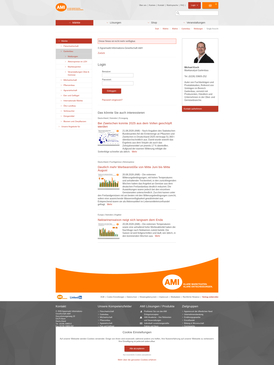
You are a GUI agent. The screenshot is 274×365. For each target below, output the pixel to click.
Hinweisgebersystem (148, 297)
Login (193, 5)
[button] (74, 22)
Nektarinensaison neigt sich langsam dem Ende (130, 219)
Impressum (163, 297)
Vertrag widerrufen (210, 297)
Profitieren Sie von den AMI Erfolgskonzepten (155, 312)
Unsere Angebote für (70, 127)
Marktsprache (172, 5)
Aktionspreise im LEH (77, 62)
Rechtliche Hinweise (191, 297)
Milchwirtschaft (69, 80)
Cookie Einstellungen (115, 297)
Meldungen (72, 56)
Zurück (101, 53)
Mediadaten (175, 297)
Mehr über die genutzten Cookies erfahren (137, 360)
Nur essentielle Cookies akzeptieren (137, 355)
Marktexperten (74, 67)
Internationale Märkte (72, 101)
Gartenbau (67, 51)
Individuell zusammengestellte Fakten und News (156, 324)
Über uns (143, 5)
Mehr (134, 151)
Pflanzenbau (68, 85)
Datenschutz (132, 297)
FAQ (182, 5)
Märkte (64, 41)
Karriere (152, 5)
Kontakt (161, 5)
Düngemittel (68, 116)
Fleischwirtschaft (70, 46)
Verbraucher (68, 111)
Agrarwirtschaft (69, 90)
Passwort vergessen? (112, 100)
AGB (102, 297)
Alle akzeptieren (137, 348)
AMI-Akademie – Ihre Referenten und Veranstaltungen (157, 318)
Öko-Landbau (69, 106)
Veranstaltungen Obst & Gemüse (78, 73)
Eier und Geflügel (70, 95)
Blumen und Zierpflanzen (74, 121)
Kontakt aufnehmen (193, 109)
